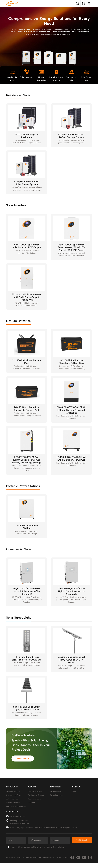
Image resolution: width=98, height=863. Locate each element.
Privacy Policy (62, 857)
